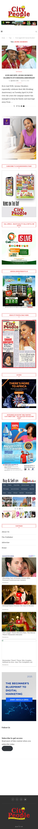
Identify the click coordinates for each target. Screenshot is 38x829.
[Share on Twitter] (19, 106)
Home (3, 38)
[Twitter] (17, 799)
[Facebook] (12, 799)
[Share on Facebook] (16, 106)
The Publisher (7, 537)
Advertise (5, 542)
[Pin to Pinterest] (21, 106)
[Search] (36, 31)
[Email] (25, 799)
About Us (5, 532)
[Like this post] (14, 106)
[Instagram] (21, 799)
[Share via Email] (23, 106)
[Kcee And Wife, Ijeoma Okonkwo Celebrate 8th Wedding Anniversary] (19, 57)
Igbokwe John (14, 80)
